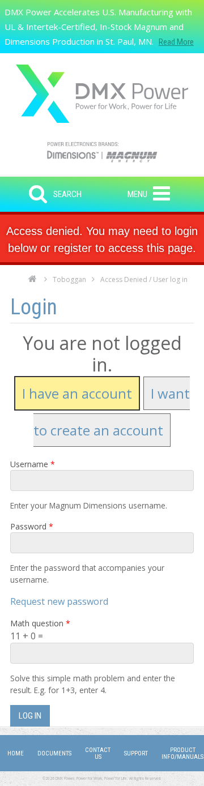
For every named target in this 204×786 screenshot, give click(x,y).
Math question (40, 623)
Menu (137, 194)
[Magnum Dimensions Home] (102, 94)
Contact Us (97, 753)
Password (31, 526)
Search (67, 194)
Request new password (59, 601)
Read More (176, 42)
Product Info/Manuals (182, 753)
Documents (54, 753)
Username (32, 464)
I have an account (77, 393)
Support (136, 753)
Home (33, 282)
